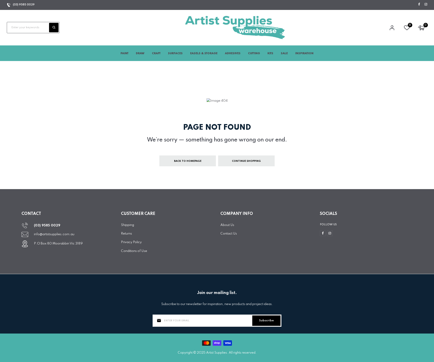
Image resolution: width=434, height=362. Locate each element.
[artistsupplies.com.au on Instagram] (426, 5)
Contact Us (228, 233)
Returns (126, 233)
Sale (284, 53)
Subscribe (266, 320)
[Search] (54, 27)
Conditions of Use (134, 251)
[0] (407, 29)
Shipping (127, 225)
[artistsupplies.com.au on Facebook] (419, 5)
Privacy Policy (131, 242)
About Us (227, 225)
